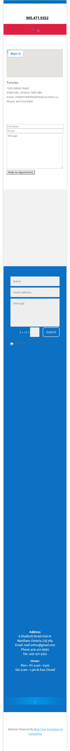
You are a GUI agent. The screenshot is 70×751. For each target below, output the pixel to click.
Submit (51, 332)
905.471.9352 (37, 18)
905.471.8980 (35, 10)
